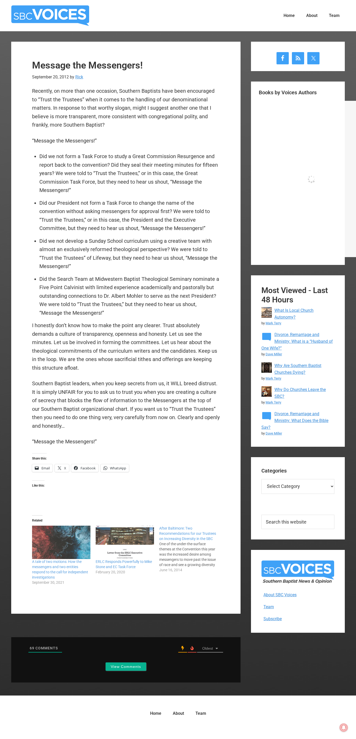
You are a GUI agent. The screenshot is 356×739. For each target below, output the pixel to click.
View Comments (126, 667)
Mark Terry (273, 323)
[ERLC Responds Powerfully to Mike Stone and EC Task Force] (125, 542)
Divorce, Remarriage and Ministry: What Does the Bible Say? (294, 420)
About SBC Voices (280, 594)
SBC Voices (50, 15)
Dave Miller (274, 354)
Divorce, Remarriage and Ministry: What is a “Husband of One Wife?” (297, 341)
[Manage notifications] (344, 727)
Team (268, 606)
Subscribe (272, 618)
